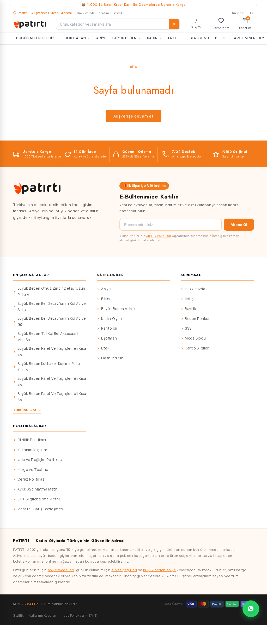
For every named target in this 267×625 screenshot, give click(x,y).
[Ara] (174, 24)
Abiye (106, 289)
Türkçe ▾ (238, 13)
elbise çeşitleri (124, 570)
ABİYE (101, 38)
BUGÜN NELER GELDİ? (35, 38)
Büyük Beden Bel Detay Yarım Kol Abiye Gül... (51, 321)
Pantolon (109, 328)
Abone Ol (238, 225)
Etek (105, 348)
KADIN (152, 38)
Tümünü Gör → (27, 409)
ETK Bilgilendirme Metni (38, 499)
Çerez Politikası (31, 479)
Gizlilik (18, 615)
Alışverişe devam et (133, 116)
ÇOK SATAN (75, 38)
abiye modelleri (61, 570)
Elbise (106, 298)
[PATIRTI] (30, 24)
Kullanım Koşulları (32, 449)
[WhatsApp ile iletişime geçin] (250, 608)
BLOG (220, 38)
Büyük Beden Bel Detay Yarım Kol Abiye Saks (51, 306)
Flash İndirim (112, 358)
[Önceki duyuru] (10, 5)
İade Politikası (73, 615)
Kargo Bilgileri (197, 348)
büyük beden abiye (159, 570)
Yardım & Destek (111, 13)
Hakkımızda (86, 13)
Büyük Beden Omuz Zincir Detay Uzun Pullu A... (51, 291)
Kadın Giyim (111, 318)
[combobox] (117, 24)
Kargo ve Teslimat (33, 469)
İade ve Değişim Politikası (40, 459)
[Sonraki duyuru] (257, 5)
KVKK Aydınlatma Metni (38, 489)
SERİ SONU (199, 38)
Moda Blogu (195, 338)
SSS (188, 328)
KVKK (93, 615)
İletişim (191, 298)
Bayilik (190, 308)
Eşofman (109, 338)
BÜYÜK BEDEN (124, 38)
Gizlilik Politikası (158, 236)
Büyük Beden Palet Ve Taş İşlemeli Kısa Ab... (51, 351)
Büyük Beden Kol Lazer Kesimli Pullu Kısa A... (48, 366)
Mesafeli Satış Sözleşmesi (40, 509)
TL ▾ (251, 13)
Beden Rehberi (198, 318)
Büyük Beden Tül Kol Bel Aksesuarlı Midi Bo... (48, 336)
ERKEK (173, 38)
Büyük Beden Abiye (118, 308)
